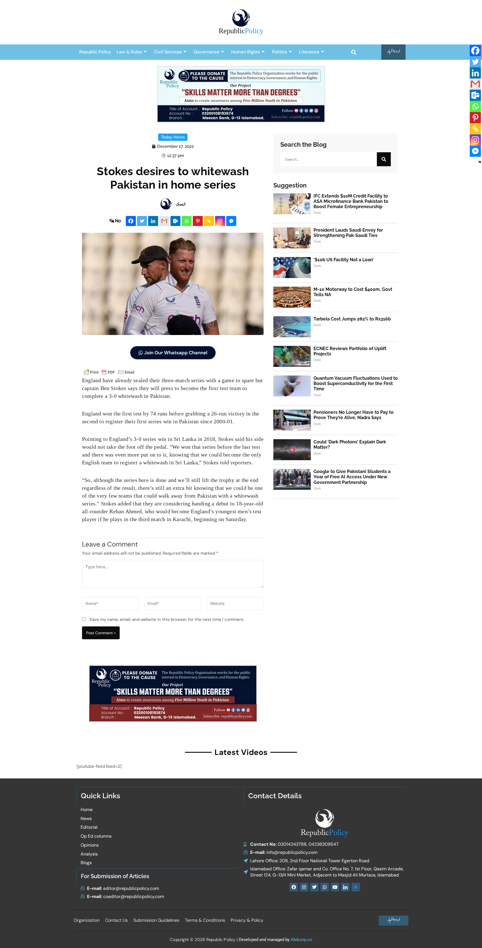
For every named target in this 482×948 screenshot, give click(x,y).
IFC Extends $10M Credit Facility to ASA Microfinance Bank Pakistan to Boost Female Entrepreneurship (351, 201)
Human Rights (245, 52)
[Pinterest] (198, 221)
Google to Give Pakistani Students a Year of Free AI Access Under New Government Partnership (352, 477)
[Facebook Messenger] (231, 221)
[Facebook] (131, 221)
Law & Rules (129, 52)
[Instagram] (220, 221)
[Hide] (480, 162)
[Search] (384, 159)
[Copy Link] (209, 221)
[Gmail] (164, 221)
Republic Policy (95, 52)
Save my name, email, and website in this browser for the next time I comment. (167, 619)
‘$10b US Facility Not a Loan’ (344, 259)
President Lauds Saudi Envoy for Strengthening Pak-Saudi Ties (348, 232)
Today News (173, 137)
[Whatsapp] (187, 221)
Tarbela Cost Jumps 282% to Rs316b (352, 319)
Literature (309, 52)
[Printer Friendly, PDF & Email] (109, 372)
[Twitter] (142, 221)
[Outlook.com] (175, 221)
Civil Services (168, 52)
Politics (279, 52)
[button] (353, 52)
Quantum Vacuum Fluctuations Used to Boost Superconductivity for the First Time (356, 383)
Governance (206, 52)
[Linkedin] (153, 221)
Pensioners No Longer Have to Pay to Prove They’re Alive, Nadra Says (354, 415)
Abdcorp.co (301, 939)
